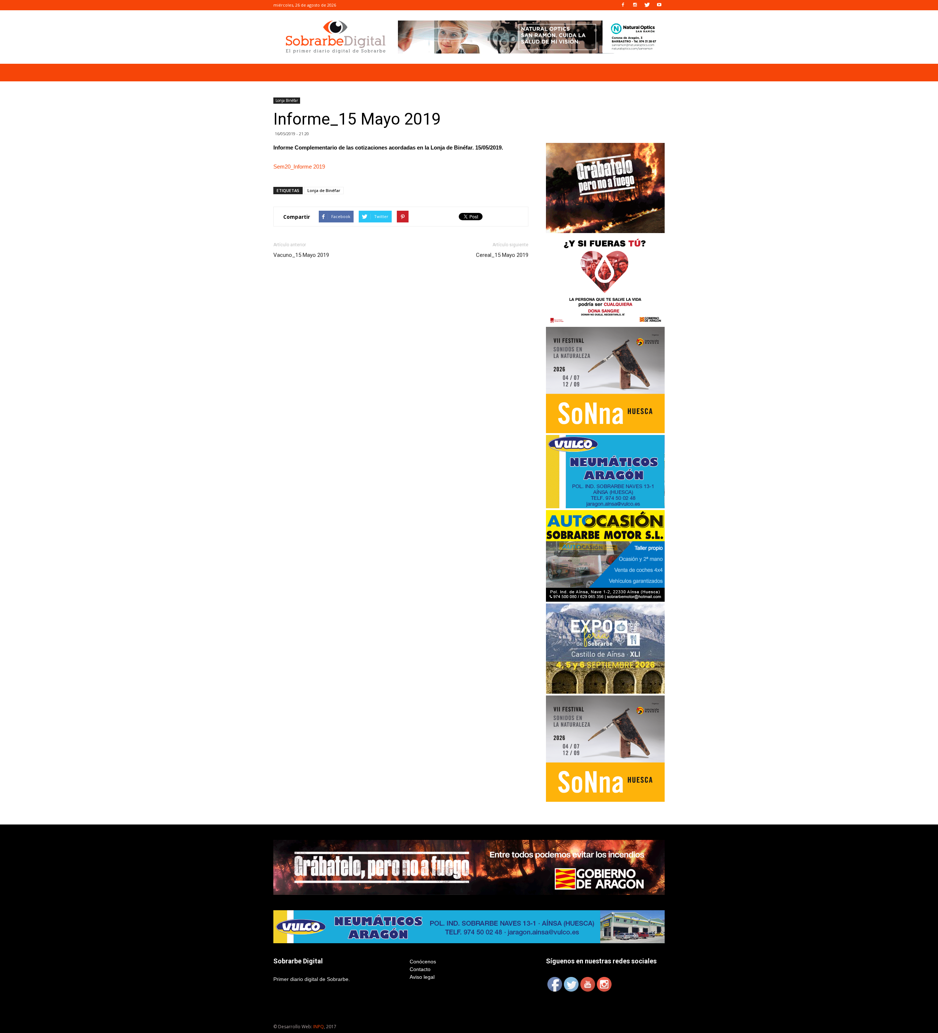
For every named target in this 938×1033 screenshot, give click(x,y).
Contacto (420, 969)
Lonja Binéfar (287, 100)
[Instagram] (634, 5)
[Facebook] (622, 5)
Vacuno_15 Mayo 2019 (301, 255)
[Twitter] (647, 5)
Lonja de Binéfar (323, 190)
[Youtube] (659, 5)
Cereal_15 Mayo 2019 (502, 255)
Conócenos (423, 961)
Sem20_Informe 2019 (299, 166)
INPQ (318, 1026)
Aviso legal (422, 977)
